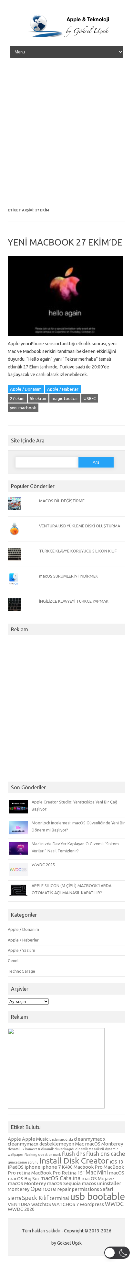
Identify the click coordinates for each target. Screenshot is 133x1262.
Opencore (43, 1188)
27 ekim (17, 398)
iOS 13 (116, 1162)
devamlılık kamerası (24, 1149)
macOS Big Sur (23, 1178)
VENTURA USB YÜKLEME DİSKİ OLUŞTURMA (79, 526)
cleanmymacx (23, 1143)
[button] (117, 1253)
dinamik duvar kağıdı (57, 1149)
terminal (59, 1198)
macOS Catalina (60, 1178)
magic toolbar (65, 398)
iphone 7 (51, 1167)
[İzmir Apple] (67, 36)
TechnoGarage (21, 971)
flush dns (73, 1153)
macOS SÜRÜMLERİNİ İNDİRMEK (68, 576)
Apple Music (35, 1139)
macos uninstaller (101, 1183)
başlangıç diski (61, 1139)
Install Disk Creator (74, 1160)
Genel (13, 960)
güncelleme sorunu (23, 1162)
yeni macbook (23, 407)
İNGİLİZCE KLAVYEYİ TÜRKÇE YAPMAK (73, 601)
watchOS (41, 1204)
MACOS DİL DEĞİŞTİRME (62, 500)
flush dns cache (105, 1153)
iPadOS (16, 1167)
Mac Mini (97, 1172)
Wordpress (92, 1204)
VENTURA (19, 1204)
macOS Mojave (97, 1178)
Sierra (14, 1198)
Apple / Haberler (62, 389)
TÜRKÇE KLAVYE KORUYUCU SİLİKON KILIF (78, 551)
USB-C (90, 398)
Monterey (18, 1189)
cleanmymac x (90, 1139)
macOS (116, 1172)
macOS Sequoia (64, 1183)
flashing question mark (43, 1154)
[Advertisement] (66, 135)
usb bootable (97, 1196)
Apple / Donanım (26, 389)
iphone (32, 1167)
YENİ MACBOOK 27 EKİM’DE (65, 242)
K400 (67, 1167)
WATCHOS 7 (65, 1204)
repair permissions (78, 1189)
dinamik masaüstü (89, 1149)
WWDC (114, 1204)
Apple (14, 1139)
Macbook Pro (88, 1167)
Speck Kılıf (35, 1197)
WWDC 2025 (43, 864)
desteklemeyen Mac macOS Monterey (81, 1143)
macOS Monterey (27, 1183)
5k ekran (38, 398)
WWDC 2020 (21, 1209)
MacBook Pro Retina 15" (58, 1172)
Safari (106, 1189)
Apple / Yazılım (21, 950)
